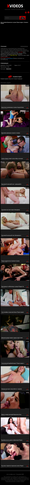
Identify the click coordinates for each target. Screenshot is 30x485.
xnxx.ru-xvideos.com (10, 474)
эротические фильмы (5, 57)
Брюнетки (8, 68)
